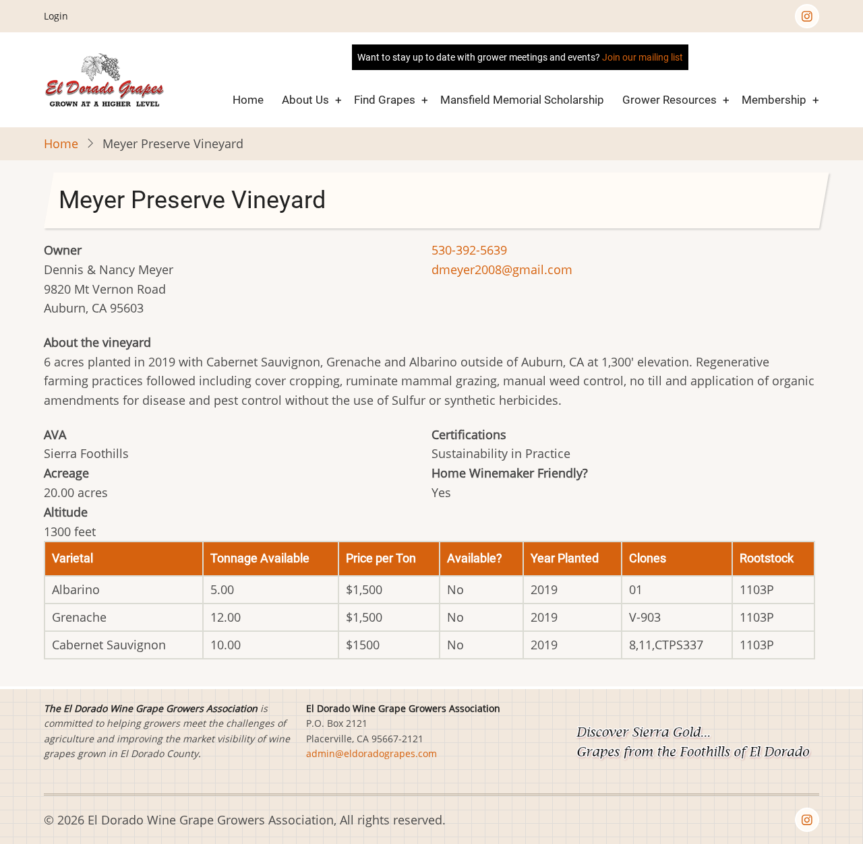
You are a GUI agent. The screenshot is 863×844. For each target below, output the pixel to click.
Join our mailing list (642, 57)
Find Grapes (384, 99)
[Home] (105, 79)
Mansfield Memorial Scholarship (522, 99)
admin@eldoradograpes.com (371, 753)
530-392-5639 (469, 250)
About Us (305, 99)
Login (56, 15)
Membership (774, 99)
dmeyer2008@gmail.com (502, 269)
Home (248, 99)
